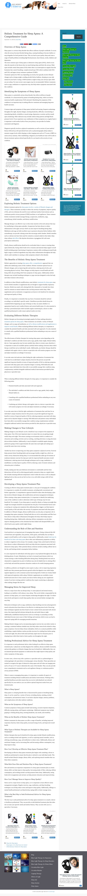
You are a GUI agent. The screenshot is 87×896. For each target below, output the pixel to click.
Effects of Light (67, 75)
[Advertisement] (43, 19)
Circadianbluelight (51, 891)
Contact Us (64, 3)
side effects (15, 238)
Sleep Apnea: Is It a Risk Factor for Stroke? (16, 845)
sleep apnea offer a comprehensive (32, 263)
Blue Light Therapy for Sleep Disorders (71, 56)
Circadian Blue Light (69, 66)
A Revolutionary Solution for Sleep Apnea (16, 846)
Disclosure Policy (72, 3)
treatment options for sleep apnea (14, 321)
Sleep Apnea (15, 843)
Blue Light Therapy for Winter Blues (71, 62)
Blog (64, 46)
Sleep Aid (8, 843)
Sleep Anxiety (68, 81)
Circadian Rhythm (68, 69)
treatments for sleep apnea (45, 282)
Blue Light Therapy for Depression (69, 50)
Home (59, 3)
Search (64, 33)
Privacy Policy (60, 7)
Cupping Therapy (68, 72)
